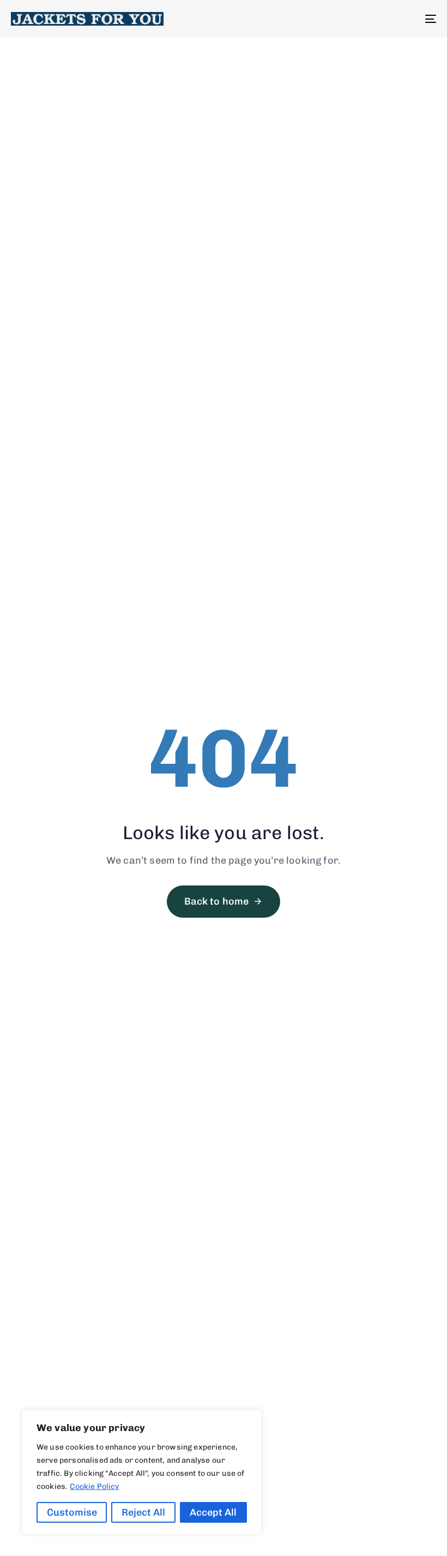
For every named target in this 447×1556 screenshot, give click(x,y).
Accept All (213, 1512)
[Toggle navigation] (365, 19)
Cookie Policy (94, 1486)
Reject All (143, 1512)
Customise (72, 1512)
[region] (142, 1472)
